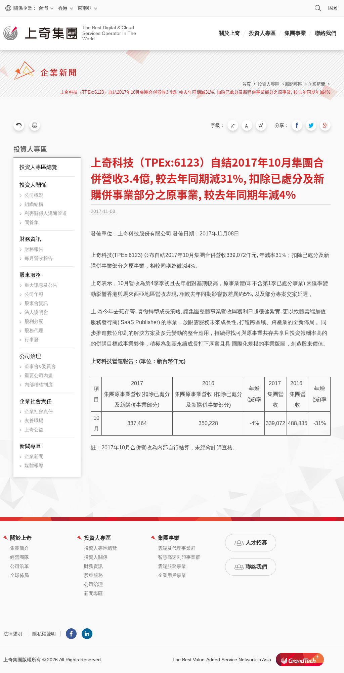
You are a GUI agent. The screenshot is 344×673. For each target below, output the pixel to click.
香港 (63, 8)
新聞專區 (30, 446)
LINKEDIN (87, 633)
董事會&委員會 (40, 366)
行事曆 (32, 339)
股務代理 (34, 330)
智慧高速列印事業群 (179, 557)
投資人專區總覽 (38, 167)
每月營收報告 (39, 258)
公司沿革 (19, 566)
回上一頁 (18, 125)
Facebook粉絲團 (71, 633)
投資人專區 (262, 33)
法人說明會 (36, 312)
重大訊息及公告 (41, 285)
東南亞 (85, 8)
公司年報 (34, 294)
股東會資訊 (36, 303)
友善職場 (34, 420)
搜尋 (318, 8)
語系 (332, 8)
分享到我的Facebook (297, 125)
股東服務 (30, 275)
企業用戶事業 (172, 575)
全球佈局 (19, 575)
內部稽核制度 (39, 384)
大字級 (261, 125)
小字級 (232, 125)
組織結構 (34, 204)
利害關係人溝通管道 (46, 213)
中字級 (247, 125)
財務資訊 (30, 239)
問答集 (32, 222)
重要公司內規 (39, 375)
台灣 (43, 8)
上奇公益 (34, 429)
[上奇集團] (40, 33)
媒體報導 (34, 465)
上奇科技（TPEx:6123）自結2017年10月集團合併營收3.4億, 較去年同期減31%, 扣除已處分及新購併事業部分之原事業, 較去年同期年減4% (195, 92)
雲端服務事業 (172, 566)
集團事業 (295, 33)
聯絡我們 (325, 33)
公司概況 (34, 195)
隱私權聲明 (44, 633)
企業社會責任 (35, 401)
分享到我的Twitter (311, 125)
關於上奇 (229, 33)
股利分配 (34, 321)
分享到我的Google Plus (325, 125)
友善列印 (34, 125)
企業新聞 (316, 84)
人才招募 (256, 542)
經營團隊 (19, 557)
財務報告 (34, 249)
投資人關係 (32, 185)
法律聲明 (12, 633)
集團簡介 (19, 548)
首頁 (246, 84)
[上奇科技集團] (300, 659)
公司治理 (30, 356)
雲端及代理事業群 (177, 548)
